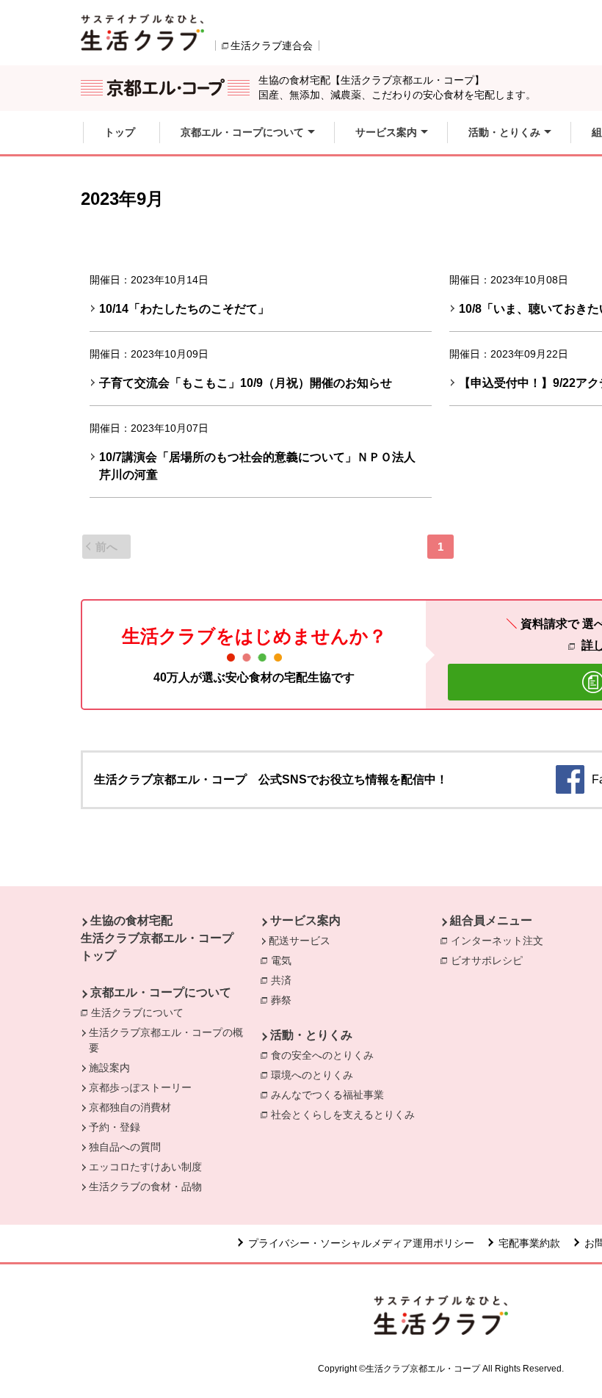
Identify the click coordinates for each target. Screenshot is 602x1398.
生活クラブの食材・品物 (145, 1186)
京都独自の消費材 (130, 1107)
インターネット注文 (501, 940)
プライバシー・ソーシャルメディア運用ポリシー (361, 1243)
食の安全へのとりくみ (326, 1055)
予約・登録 (114, 1127)
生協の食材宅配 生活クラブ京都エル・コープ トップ (157, 938)
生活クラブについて (141, 1012)
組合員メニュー (491, 920)
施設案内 (109, 1067)
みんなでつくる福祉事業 (331, 1095)
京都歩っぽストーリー (140, 1087)
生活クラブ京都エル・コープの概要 (166, 1040)
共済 (285, 980)
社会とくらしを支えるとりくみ (346, 1114)
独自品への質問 (125, 1147)
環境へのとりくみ (315, 1075)
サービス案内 (305, 920)
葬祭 (285, 1000)
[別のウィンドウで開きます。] (142, 32)
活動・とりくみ (311, 1035)
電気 (285, 960)
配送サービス (299, 940)
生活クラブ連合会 (272, 45)
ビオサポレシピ (490, 960)
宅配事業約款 (529, 1243)
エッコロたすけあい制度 (145, 1167)
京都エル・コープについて (160, 992)
